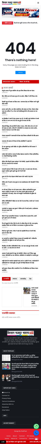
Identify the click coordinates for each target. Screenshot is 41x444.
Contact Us (5, 395)
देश (30, 279)
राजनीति (6, 279)
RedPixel (24, 431)
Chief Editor (6, 410)
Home (20, 72)
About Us (14, 438)
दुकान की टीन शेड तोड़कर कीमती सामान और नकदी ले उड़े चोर (17, 176)
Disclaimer (5, 407)
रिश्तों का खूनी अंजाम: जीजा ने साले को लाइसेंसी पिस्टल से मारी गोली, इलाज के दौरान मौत (25, 23)
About (15, 436)
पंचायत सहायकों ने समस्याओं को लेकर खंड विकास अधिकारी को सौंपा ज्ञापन (20, 135)
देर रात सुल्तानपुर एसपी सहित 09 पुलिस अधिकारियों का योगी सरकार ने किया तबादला (25, 356)
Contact (22, 436)
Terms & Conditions (8, 401)
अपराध (15, 279)
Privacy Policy (6, 398)
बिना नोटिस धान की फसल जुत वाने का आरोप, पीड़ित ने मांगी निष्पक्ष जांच (19, 96)
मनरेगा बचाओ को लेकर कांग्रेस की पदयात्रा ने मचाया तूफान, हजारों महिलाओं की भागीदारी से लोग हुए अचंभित (35, 295)
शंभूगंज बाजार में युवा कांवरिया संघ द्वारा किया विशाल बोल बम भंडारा (18, 90)
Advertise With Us (8, 404)
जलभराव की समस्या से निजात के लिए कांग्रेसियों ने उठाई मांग (17, 141)
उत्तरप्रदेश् (23, 279)
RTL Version (30, 436)
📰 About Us (6, 392)
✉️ (36, 439)
